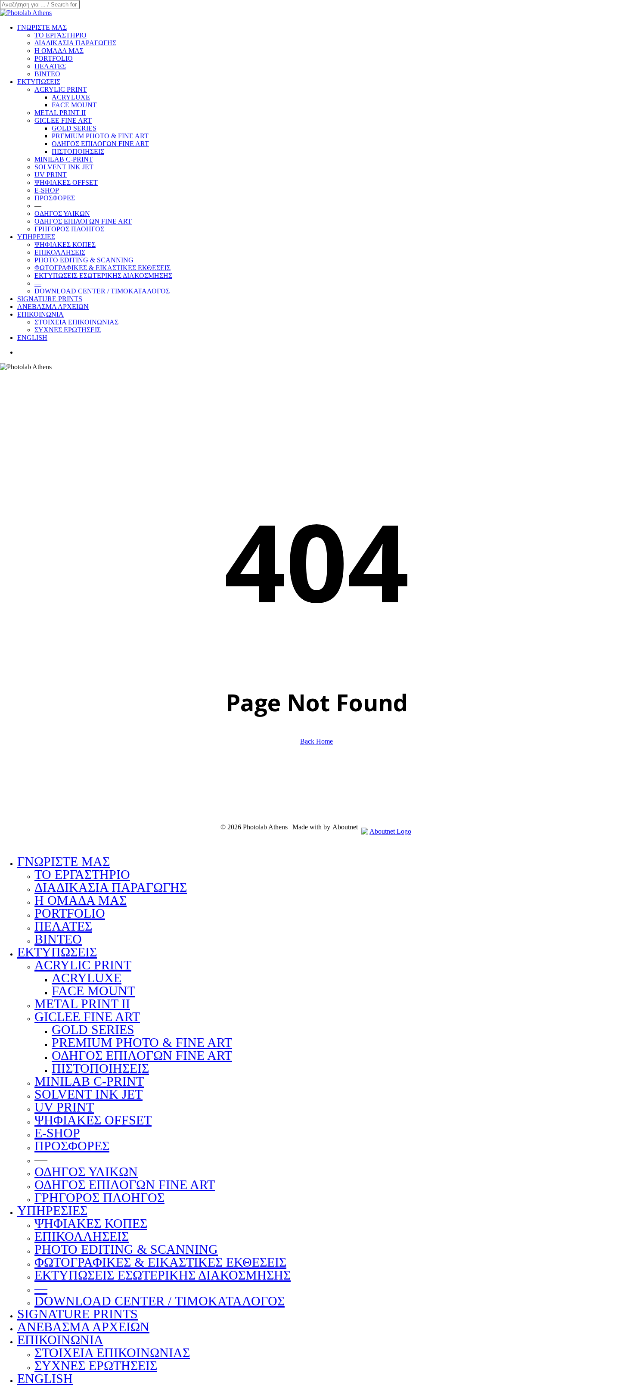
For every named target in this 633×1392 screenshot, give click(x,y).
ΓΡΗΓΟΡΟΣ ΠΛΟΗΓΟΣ (99, 1197)
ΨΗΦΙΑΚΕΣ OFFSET (93, 1120)
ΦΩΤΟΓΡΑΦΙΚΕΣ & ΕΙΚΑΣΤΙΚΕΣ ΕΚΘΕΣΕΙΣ (160, 1262)
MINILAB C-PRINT (89, 1081)
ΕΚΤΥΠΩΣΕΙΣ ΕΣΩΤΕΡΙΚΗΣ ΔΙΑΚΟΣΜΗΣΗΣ (162, 1275)
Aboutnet (345, 827)
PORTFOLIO (69, 913)
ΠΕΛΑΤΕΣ (63, 926)
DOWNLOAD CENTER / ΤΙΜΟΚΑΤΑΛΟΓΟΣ (159, 1301)
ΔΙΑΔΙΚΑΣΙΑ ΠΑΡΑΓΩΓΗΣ (110, 887)
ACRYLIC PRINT (82, 965)
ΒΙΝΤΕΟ (58, 939)
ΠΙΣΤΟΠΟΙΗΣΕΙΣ (100, 1068)
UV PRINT (64, 1107)
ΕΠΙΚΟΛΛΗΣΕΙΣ (81, 1236)
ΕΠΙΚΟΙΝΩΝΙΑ (60, 1340)
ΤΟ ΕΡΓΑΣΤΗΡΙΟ (82, 874)
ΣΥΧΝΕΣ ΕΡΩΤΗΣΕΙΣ (95, 1365)
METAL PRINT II (82, 1004)
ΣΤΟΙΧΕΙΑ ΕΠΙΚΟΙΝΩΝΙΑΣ (112, 1352)
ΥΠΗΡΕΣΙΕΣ (52, 1210)
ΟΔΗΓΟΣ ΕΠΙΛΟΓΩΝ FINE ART (142, 1055)
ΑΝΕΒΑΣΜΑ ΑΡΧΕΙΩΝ (83, 1327)
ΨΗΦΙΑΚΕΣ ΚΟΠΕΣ (90, 1223)
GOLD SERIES (93, 1029)
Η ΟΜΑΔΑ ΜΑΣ (80, 900)
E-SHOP (57, 1133)
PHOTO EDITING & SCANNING (126, 1249)
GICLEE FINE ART (87, 1016)
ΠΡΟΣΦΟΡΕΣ (71, 1146)
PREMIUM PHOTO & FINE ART (142, 1042)
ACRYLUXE (86, 978)
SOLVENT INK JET (88, 1094)
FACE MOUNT (93, 991)
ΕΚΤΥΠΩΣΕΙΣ (57, 952)
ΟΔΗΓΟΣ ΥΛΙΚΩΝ (86, 1172)
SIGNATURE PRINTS (77, 1314)
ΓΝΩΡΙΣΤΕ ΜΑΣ (63, 861)
